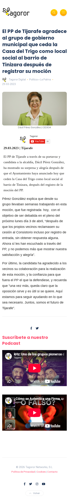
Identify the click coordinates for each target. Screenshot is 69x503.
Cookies (41, 471)
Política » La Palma (40, 79)
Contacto (52, 471)
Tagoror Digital (17, 79)
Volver (36, 493)
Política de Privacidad (23, 471)
